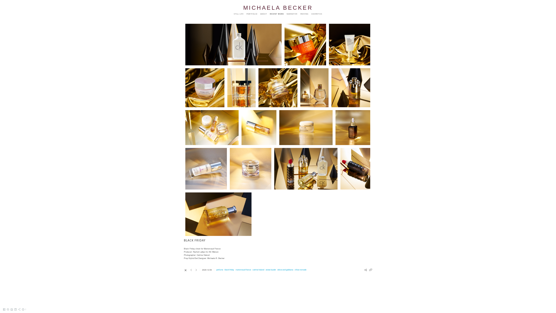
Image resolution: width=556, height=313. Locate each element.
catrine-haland (258, 269)
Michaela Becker (278, 8)
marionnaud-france (243, 269)
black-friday (229, 269)
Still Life (239, 14)
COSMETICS (316, 14)
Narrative (292, 14)
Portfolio (252, 14)
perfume (219, 269)
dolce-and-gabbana (285, 269)
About (263, 14)
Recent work (277, 14)
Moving (304, 14)
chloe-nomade (300, 269)
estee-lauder (271, 269)
